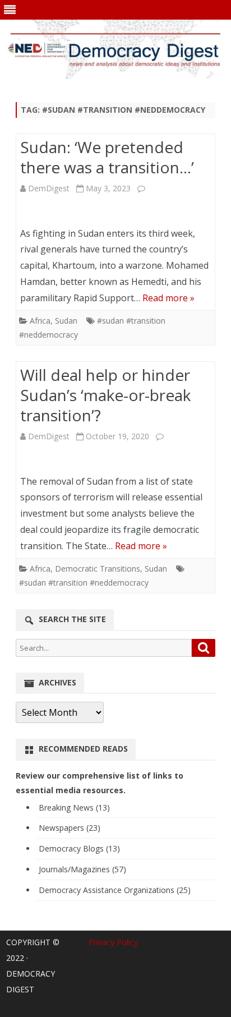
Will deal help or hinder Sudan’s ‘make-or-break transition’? (105, 395)
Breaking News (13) (74, 807)
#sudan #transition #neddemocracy (84, 582)
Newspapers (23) (69, 827)
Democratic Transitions (97, 568)
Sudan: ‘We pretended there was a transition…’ (107, 157)
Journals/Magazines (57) (82, 869)
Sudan (66, 320)
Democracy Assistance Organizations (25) (115, 890)
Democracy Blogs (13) (79, 848)
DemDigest (49, 188)
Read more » (168, 298)
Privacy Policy (113, 942)
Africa (40, 320)
